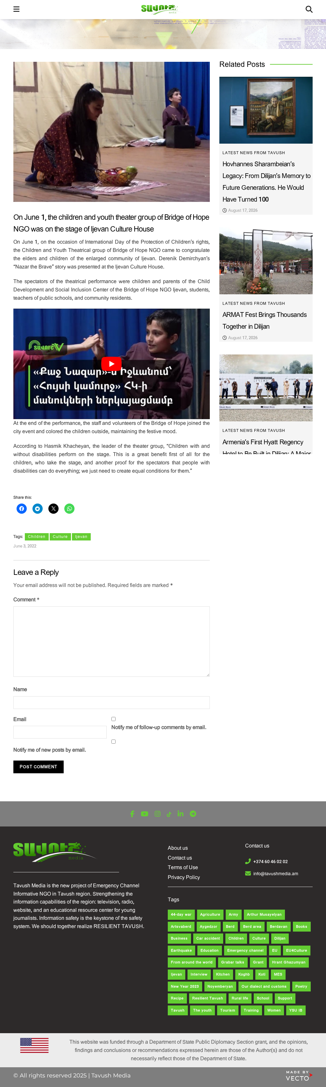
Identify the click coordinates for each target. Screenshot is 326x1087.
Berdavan (278, 926)
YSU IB (295, 1010)
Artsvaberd (181, 926)
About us (178, 848)
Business (179, 938)
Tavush (178, 1010)
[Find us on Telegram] (193, 814)
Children (37, 537)
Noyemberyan (220, 986)
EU (275, 950)
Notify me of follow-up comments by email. (158, 727)
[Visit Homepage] (162, 10)
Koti (262, 974)
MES (278, 974)
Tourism (227, 1010)
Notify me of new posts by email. (49, 749)
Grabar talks (232, 962)
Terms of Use (183, 867)
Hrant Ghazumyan (289, 962)
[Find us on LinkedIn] (180, 814)
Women (274, 1010)
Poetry (301, 986)
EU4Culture (296, 950)
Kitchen (223, 974)
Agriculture (210, 914)
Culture (60, 537)
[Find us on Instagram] (157, 814)
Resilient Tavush (207, 998)
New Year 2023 (185, 986)
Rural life (240, 998)
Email (19, 719)
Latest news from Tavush (254, 153)
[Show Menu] (16, 9)
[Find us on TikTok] (169, 814)
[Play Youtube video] (111, 364)
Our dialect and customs (264, 986)
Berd (230, 926)
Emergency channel (245, 950)
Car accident (208, 938)
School (263, 998)
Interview (199, 974)
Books (302, 926)
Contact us (180, 857)
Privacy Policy (184, 877)
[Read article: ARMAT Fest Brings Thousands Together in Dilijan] (266, 260)
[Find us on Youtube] (144, 814)
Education (210, 950)
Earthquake (181, 950)
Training (251, 1010)
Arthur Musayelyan (264, 914)
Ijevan (81, 537)
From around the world (192, 962)
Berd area (252, 926)
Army (233, 914)
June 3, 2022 (24, 546)
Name (20, 689)
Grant (258, 962)
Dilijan (280, 938)
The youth (202, 1010)
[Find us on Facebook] (132, 814)
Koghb (244, 974)
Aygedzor (208, 926)
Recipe (177, 998)
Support (285, 998)
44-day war (181, 914)
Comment (26, 600)
